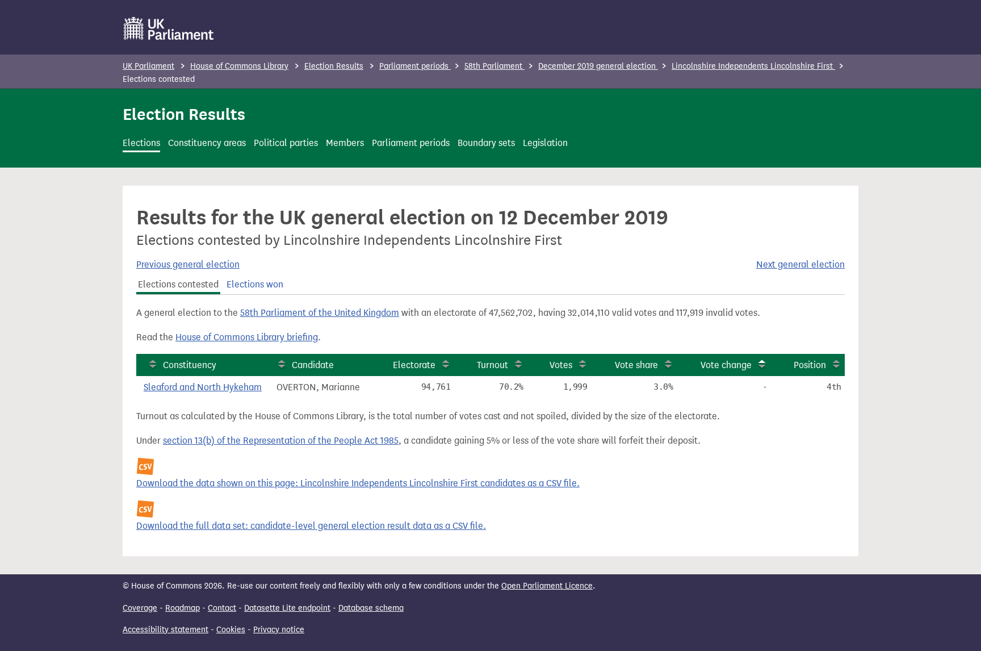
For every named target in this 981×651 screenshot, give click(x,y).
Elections (141, 142)
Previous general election (188, 264)
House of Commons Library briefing (246, 337)
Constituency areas (207, 142)
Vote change (726, 365)
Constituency (189, 365)
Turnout (492, 365)
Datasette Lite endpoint (287, 608)
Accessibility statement (165, 630)
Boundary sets (486, 142)
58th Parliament (494, 66)
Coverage (140, 608)
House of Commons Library (239, 66)
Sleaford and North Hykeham (203, 387)
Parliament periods (415, 66)
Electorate (414, 365)
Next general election (800, 264)
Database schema (371, 608)
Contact (222, 608)
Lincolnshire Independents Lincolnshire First (753, 66)
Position (810, 365)
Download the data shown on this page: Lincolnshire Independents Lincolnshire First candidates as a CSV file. (358, 483)
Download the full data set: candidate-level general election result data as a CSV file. (311, 525)
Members (345, 142)
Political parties (286, 142)
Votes (561, 365)
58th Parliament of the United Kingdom (319, 312)
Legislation (545, 142)
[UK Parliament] (169, 28)
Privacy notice (278, 630)
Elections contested (178, 284)
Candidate (313, 365)
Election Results (333, 66)
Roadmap (182, 608)
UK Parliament (148, 66)
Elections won (255, 284)
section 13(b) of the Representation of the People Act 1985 (281, 440)
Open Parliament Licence (547, 586)
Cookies (230, 630)
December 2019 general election (598, 66)
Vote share (636, 365)
